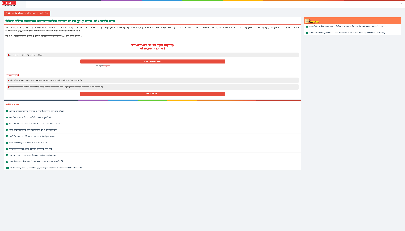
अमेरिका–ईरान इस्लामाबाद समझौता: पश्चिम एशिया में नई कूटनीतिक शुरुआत (35, 111)
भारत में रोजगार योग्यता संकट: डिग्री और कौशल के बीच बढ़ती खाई (32, 130)
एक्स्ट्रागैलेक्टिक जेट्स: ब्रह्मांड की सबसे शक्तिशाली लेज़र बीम (29, 149)
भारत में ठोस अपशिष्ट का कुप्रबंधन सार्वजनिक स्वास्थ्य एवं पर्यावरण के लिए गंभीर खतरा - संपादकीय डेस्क (344, 26)
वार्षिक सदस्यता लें (152, 93)
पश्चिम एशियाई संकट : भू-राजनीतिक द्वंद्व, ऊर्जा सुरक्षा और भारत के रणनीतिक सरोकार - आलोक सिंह (44, 167)
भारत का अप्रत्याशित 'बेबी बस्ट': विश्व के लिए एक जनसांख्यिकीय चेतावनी (34, 123)
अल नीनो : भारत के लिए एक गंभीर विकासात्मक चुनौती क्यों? (29, 117)
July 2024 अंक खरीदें (152, 61)
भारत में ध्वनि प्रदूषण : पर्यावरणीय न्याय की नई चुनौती (27, 142)
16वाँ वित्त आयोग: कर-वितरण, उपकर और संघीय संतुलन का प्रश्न (31, 136)
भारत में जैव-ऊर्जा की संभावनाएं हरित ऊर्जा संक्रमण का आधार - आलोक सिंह (35, 161)
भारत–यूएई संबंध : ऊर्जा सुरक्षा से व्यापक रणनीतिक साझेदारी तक (31, 155)
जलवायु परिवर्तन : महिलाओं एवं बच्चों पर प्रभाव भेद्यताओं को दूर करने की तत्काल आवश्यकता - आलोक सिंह (345, 32)
